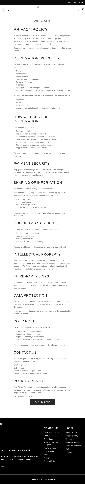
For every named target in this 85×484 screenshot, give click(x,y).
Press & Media (49, 461)
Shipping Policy (72, 436)
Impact (46, 455)
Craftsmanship (49, 451)
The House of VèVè (51, 432)
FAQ (67, 449)
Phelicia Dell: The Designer (51, 444)
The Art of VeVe (50, 448)
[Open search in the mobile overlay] (9, 10)
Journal (47, 458)
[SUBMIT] (29, 466)
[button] (3, 10)
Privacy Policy (71, 432)
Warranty (69, 439)
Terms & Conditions (73, 446)
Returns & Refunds (73, 442)
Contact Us (70, 452)
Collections (48, 439)
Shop (46, 436)
